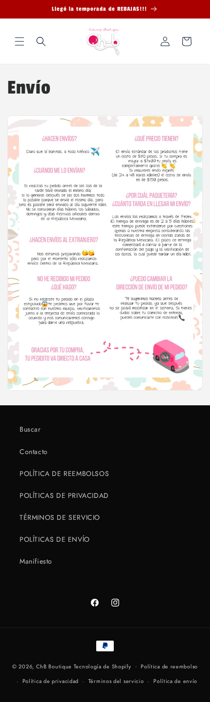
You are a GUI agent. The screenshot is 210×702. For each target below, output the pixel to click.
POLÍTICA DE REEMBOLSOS (64, 473)
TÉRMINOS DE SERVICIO (60, 517)
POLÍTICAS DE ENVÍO (55, 539)
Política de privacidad (50, 681)
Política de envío (175, 681)
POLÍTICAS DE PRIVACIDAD (64, 495)
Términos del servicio (116, 681)
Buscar (30, 429)
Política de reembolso (169, 666)
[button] (19, 41)
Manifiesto (36, 561)
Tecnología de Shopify (102, 666)
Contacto (34, 451)
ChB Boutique (54, 666)
